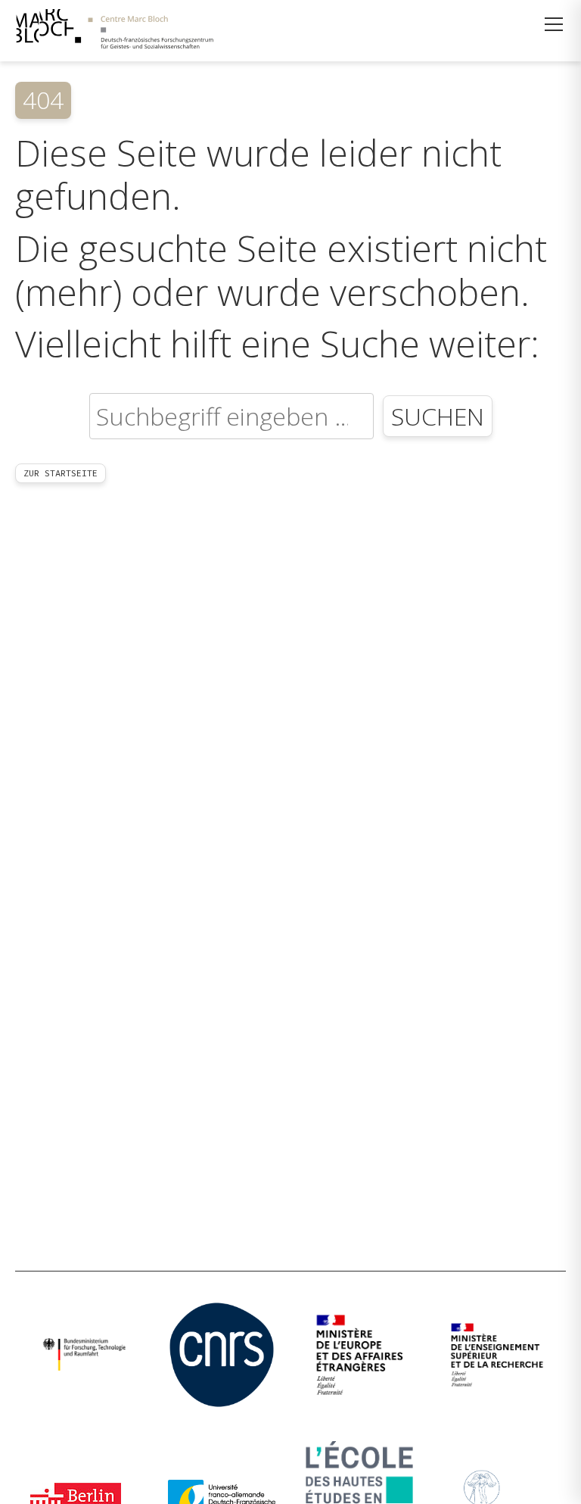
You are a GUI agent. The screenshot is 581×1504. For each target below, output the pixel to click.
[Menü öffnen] (554, 24)
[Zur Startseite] (114, 31)
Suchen (437, 416)
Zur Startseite (60, 473)
